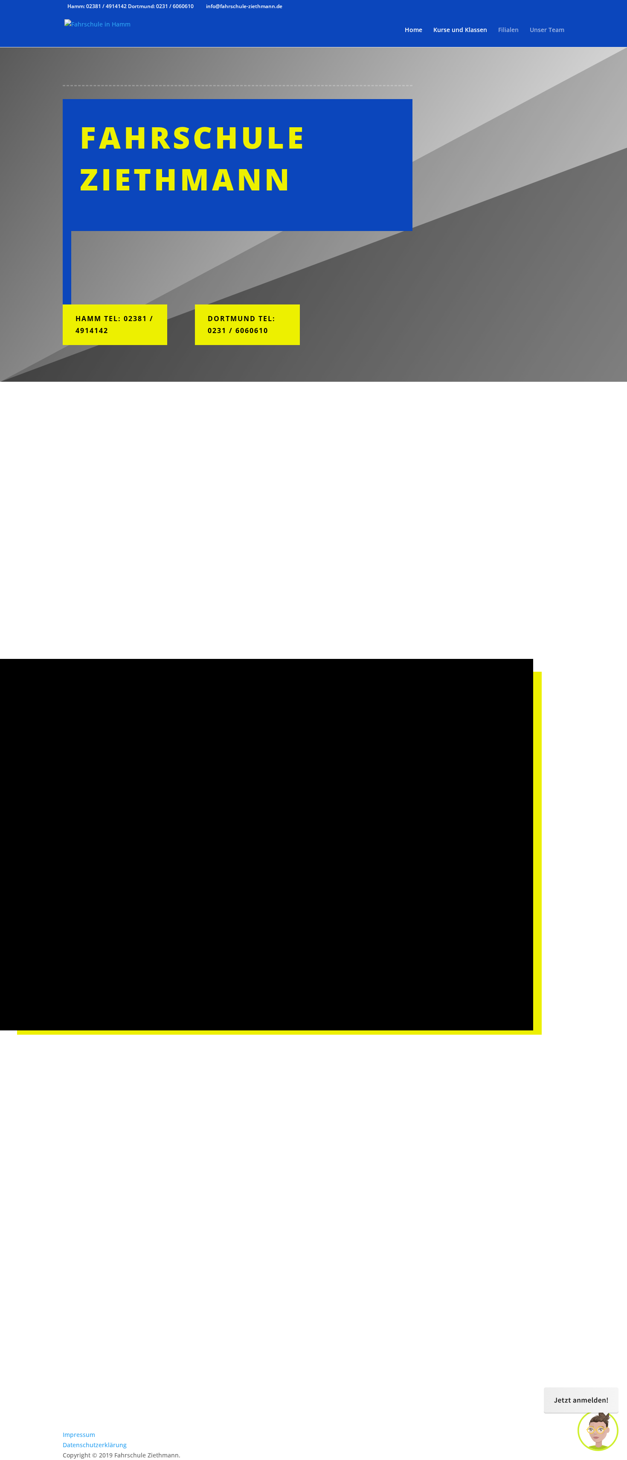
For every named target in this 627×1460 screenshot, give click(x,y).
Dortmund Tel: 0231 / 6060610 (242, 324)
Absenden (220, 903)
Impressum (79, 1435)
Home (413, 30)
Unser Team (547, 30)
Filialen (508, 30)
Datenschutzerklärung (95, 1445)
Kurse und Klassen (460, 30)
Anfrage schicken (521, 1393)
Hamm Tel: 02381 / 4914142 (114, 324)
